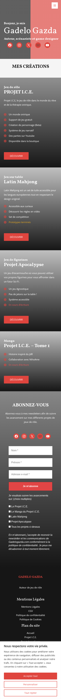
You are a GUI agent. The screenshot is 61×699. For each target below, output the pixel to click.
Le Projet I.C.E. (19, 506)
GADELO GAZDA (30, 577)
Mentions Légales (30, 606)
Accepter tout (30, 675)
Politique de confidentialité (30, 615)
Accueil (30, 632)
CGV (30, 610)
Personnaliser (30, 684)
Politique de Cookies (30, 619)
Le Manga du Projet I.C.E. (25, 511)
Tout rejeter (30, 692)
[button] (16, 156)
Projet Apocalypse (21, 521)
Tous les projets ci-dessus (25, 526)
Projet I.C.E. (30, 637)
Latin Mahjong (19, 516)
